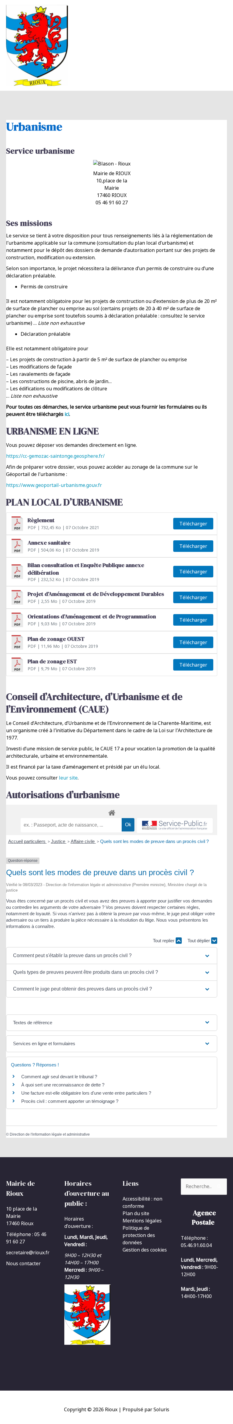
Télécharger (193, 523)
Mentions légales (142, 1220)
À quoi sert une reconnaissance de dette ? (62, 1084)
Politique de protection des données (139, 1235)
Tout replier (164, 940)
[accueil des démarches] (112, 812)
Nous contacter (23, 1263)
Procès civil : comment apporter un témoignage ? (69, 1101)
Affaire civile (83, 841)
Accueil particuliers (27, 841)
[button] (111, 955)
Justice (58, 841)
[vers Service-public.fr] (175, 825)
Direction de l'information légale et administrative (50, 1134)
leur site (68, 777)
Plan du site (136, 1213)
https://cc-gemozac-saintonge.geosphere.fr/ (55, 456)
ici (67, 414)
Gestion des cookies (145, 1249)
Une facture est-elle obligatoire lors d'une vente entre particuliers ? (86, 1093)
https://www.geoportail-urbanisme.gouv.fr (54, 485)
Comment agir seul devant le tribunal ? (59, 1076)
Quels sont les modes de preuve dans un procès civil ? (154, 841)
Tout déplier (199, 940)
